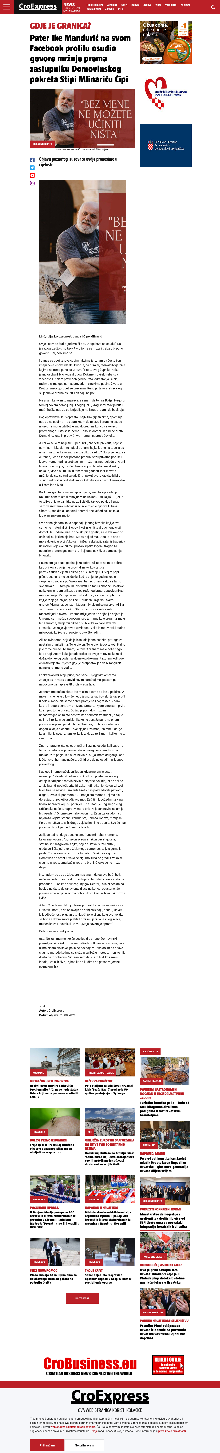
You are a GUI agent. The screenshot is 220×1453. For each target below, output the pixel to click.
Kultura (135, 4)
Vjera (158, 4)
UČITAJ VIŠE (82, 1298)
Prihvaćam (47, 1445)
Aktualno (112, 4)
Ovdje (94, 1431)
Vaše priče (171, 4)
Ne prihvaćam (84, 1445)
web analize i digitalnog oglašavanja (73, 1427)
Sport (124, 4)
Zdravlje (109, 9)
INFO (121, 9)
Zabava (147, 4)
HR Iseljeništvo (95, 4)
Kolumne (185, 4)
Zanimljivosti (94, 9)
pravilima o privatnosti (172, 1431)
